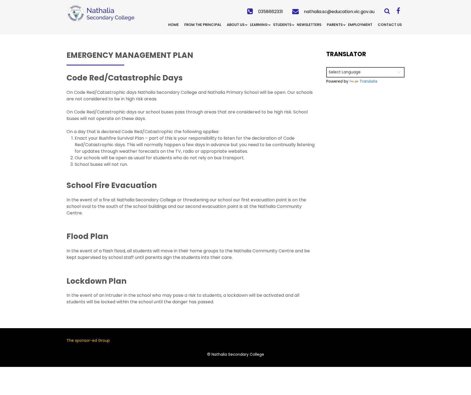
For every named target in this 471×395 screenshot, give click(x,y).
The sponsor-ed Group (88, 340)
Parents (335, 24)
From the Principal (202, 24)
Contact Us (390, 24)
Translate (369, 81)
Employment (360, 24)
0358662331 (270, 11)
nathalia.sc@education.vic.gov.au (339, 11)
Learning (259, 24)
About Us (235, 24)
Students (282, 24)
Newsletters (309, 24)
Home (173, 24)
